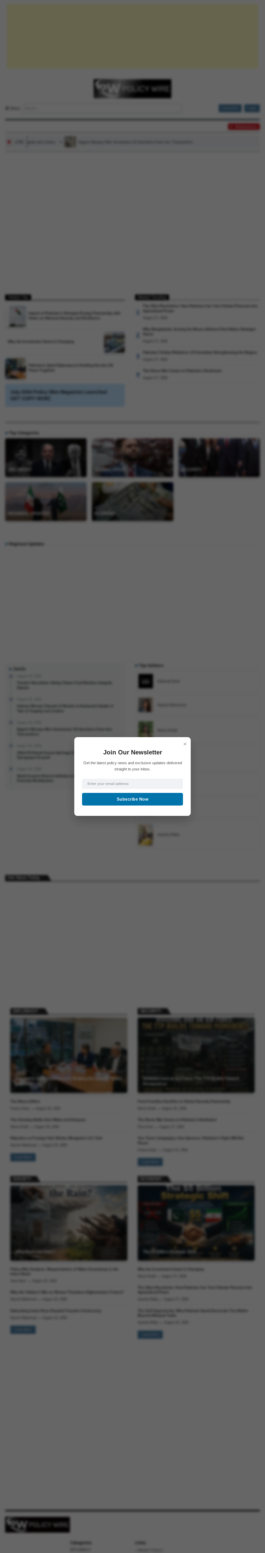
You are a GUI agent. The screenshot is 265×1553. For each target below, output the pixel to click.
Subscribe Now (133, 799)
